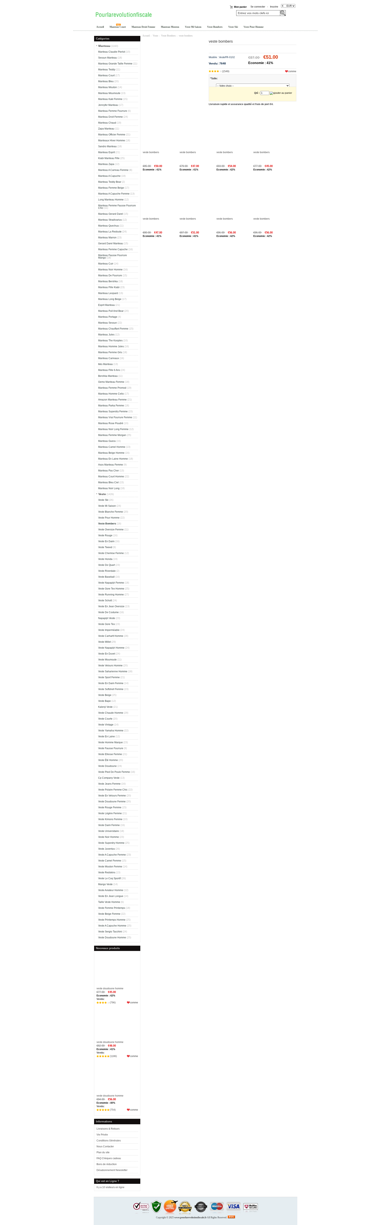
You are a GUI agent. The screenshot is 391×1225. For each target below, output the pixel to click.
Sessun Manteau (107, 57)
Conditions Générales (109, 1140)
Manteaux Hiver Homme (111, 140)
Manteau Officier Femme (111, 134)
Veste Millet (104, 641)
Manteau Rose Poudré (110, 423)
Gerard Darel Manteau (110, 243)
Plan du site (103, 1152)
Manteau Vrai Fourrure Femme (115, 417)
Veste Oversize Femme (111, 529)
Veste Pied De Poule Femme (114, 772)
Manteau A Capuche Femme (114, 193)
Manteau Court (118, 26)
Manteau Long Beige (109, 299)
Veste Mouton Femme (110, 866)
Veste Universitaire (108, 831)
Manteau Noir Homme (110, 269)
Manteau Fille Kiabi (109, 287)
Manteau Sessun (107, 322)
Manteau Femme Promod (112, 387)
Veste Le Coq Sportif (109, 878)
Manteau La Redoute (110, 231)
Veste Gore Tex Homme (111, 588)
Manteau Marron (107, 237)
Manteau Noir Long (109, 488)
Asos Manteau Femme (110, 464)
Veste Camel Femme (109, 860)
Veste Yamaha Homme (110, 730)
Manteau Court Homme (111, 476)
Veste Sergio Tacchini (110, 931)
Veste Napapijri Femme (111, 582)
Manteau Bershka (108, 281)
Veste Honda (105, 559)
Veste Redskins (106, 872)
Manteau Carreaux (108, 358)
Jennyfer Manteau (108, 105)
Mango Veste (105, 884)
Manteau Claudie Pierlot (111, 51)
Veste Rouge (105, 535)
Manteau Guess (107, 441)
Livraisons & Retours (108, 1128)
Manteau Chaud (107, 122)
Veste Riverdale (107, 570)
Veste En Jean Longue (110, 896)
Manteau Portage (107, 316)
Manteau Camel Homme (111, 447)
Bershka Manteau (108, 376)
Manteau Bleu (106, 81)
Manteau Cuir (105, 263)
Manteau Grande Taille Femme (115, 63)
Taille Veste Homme (109, 902)
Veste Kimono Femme (110, 819)
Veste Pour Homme (254, 26)
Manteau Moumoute (109, 93)
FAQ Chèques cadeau (109, 1158)
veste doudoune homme (110, 988)
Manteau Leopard (108, 293)
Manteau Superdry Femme (113, 411)
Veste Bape (104, 701)
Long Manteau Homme (111, 199)
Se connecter (257, 6)
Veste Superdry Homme (111, 842)
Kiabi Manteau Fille (109, 158)
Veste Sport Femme (109, 677)
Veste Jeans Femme (109, 783)
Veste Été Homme (108, 760)
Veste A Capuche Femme (112, 854)
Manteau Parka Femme (111, 405)
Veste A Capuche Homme (112, 925)
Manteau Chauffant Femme (113, 328)
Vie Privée (102, 1134)
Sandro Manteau (107, 146)
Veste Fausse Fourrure (110, 748)
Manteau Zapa (106, 164)
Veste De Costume (108, 612)
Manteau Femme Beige (111, 187)
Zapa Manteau (106, 128)
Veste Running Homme (111, 594)
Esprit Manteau (106, 305)
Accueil (100, 26)
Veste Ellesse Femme (110, 754)
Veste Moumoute (107, 659)
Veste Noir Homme (108, 837)
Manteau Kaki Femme (110, 99)
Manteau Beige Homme (111, 452)
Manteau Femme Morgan (112, 435)
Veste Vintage (105, 724)
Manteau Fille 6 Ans (109, 370)
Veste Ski (233, 26)
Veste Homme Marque (110, 742)
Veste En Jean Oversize (111, 606)
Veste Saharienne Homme (112, 671)
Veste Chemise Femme (111, 553)
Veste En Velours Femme (112, 795)
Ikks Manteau (105, 364)
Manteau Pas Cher (108, 470)
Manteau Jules (106, 334)
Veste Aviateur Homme (110, 890)
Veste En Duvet (106, 653)
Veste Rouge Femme (109, 807)
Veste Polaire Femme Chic (112, 789)
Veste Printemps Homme (111, 919)
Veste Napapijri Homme (111, 647)
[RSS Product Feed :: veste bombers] (231, 1217)
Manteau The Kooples (110, 340)
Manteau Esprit (106, 152)
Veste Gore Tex (106, 624)
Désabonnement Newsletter (112, 1170)
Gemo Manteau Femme (111, 381)
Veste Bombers (215, 26)
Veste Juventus (106, 848)
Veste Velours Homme (110, 665)
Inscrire (274, 6)
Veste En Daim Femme (110, 683)
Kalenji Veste (105, 706)
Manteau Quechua (108, 225)
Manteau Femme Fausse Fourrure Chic (117, 206)
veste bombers (151, 152)
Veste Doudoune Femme (112, 801)
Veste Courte (105, 718)
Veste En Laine (106, 736)
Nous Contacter (105, 1146)
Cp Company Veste (109, 777)
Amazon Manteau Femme (112, 399)
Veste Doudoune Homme (112, 937)
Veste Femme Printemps (111, 908)
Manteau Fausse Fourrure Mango (112, 256)
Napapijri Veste (106, 618)
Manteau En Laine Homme (113, 458)
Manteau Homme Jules (111, 346)
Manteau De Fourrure (110, 275)
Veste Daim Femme (109, 825)
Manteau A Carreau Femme (113, 170)
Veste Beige (104, 695)
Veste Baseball (106, 576)
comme (134, 1002)
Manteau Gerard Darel (110, 213)
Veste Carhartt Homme (110, 636)
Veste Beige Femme (109, 913)
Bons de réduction (107, 1164)
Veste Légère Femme (110, 813)
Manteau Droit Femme (143, 26)
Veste (155, 35)
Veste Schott (105, 600)
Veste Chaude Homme (110, 712)
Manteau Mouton (170, 26)
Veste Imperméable (109, 630)
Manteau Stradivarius (110, 219)
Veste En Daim (106, 541)
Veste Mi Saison (193, 26)
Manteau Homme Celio (111, 393)
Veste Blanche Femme (110, 511)
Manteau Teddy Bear (109, 181)
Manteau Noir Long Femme (113, 429)
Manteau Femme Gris (110, 352)
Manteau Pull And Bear (111, 311)
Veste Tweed (105, 547)
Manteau (104, 46)
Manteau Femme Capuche (113, 249)
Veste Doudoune (107, 766)
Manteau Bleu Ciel (108, 482)
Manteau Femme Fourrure (112, 110)
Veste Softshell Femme (110, 689)
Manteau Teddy (106, 69)
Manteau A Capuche (109, 176)
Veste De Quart (106, 565)
